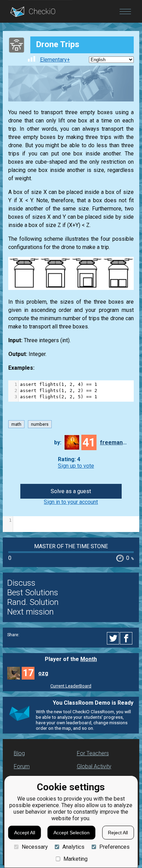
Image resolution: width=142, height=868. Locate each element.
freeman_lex (114, 442)
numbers (40, 424)
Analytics (73, 847)
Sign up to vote (76, 466)
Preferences (114, 847)
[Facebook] (127, 638)
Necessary (35, 847)
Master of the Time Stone (71, 546)
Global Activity (94, 766)
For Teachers (93, 753)
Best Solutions (32, 592)
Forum (22, 766)
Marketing (75, 859)
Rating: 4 (69, 459)
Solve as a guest (71, 491)
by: (57, 442)
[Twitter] (113, 638)
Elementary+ (55, 59)
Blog (19, 753)
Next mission (30, 612)
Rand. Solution (33, 602)
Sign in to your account (71, 502)
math (16, 424)
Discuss (21, 583)
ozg (43, 673)
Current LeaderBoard (70, 685)
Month (88, 659)
